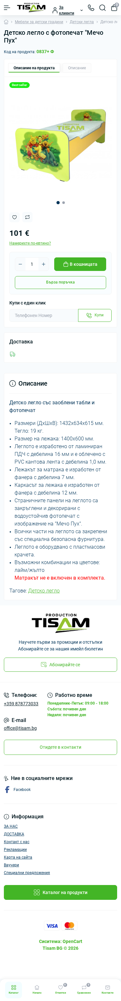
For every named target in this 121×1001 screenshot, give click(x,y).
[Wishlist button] (14, 217)
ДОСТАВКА (14, 834)
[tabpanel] (60, 144)
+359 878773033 (21, 703)
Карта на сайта (18, 857)
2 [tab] (63, 202)
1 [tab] (58, 202)
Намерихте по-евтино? (30, 243)
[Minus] (20, 264)
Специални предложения (27, 873)
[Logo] (31, 8)
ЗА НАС (11, 826)
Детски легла (82, 22)
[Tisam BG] (60, 623)
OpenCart (72, 941)
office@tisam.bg (20, 728)
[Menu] (7, 7)
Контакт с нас (16, 842)
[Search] (102, 8)
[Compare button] (27, 217)
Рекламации (15, 849)
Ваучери (11, 865)
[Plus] (43, 264)
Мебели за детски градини (39, 22)
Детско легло (44, 591)
